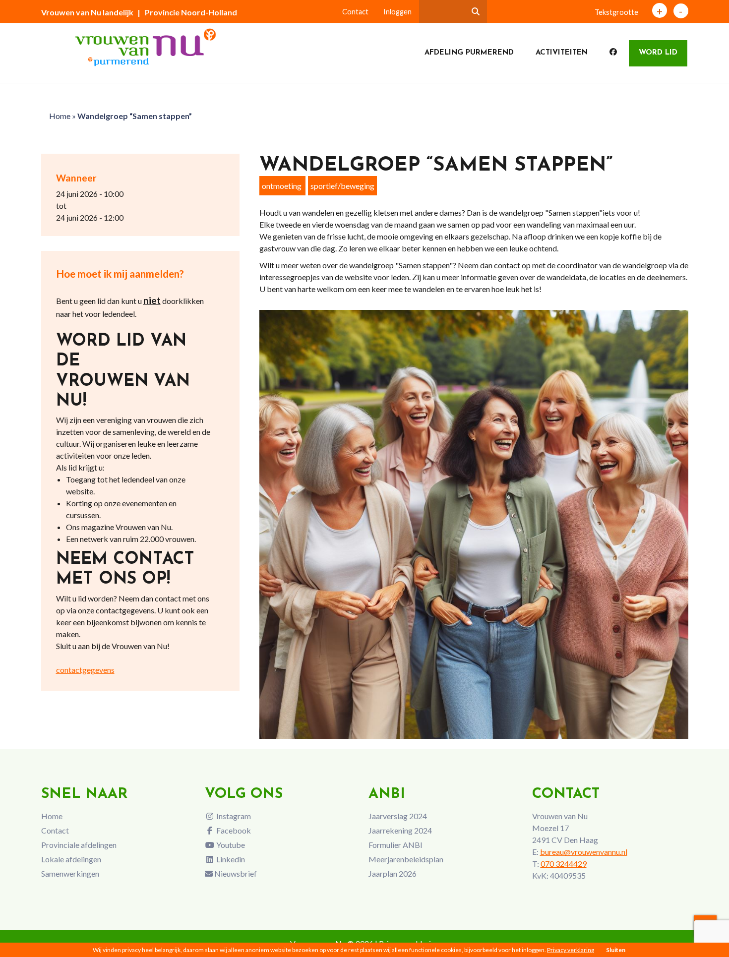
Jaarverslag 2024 (397, 816)
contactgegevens (85, 669)
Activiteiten (562, 53)
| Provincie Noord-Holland (187, 12)
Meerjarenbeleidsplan (405, 859)
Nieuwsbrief (235, 873)
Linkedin (230, 859)
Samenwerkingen (70, 873)
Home (59, 115)
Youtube (230, 844)
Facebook (233, 830)
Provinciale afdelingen (79, 844)
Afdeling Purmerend (469, 53)
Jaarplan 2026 (392, 873)
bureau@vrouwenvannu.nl (583, 851)
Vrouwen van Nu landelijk (87, 12)
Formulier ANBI (395, 844)
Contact (355, 11)
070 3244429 (564, 863)
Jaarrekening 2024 (400, 830)
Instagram (233, 816)
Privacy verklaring (570, 950)
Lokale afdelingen (71, 859)
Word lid (658, 53)
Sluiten (615, 950)
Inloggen (397, 11)
